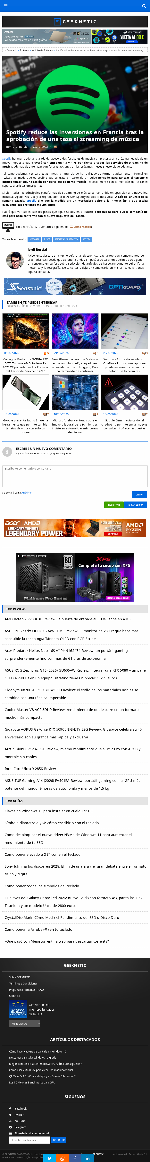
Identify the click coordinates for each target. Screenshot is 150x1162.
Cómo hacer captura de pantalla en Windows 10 (38, 1051)
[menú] (6, 6)
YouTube (20, 1121)
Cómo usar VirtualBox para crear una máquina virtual (41, 1070)
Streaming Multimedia (66, 239)
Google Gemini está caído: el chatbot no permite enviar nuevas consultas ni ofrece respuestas (124, 424)
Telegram (20, 1127)
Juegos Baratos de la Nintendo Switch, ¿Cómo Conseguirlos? (45, 1064)
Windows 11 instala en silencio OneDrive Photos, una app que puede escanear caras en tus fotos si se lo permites (124, 365)
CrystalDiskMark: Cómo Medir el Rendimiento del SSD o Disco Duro (62, 917)
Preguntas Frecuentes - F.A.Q (26, 990)
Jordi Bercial (20, 146)
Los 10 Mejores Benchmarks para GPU (32, 1082)
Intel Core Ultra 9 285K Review (30, 768)
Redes (47, 239)
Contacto (14, 996)
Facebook (21, 1108)
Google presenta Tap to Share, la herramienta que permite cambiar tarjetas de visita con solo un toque (25, 426)
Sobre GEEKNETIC (19, 977)
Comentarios (82, 227)
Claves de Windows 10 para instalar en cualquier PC (49, 811)
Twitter (19, 1115)
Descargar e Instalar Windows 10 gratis (32, 1057)
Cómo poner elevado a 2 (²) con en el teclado (43, 854)
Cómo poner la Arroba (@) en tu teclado (38, 929)
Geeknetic (12, 50)
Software (24, 50)
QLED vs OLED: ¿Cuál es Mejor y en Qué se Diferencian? (42, 1076)
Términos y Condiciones (23, 983)
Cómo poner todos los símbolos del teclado (42, 886)
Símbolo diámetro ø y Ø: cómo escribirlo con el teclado (52, 822)
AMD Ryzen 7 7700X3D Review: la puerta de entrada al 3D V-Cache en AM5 (68, 619)
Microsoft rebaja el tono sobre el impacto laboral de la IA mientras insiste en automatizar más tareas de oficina (75, 426)
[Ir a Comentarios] (55, 147)
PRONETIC (98, 1154)
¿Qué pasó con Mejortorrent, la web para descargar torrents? (57, 941)
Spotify (6, 158)
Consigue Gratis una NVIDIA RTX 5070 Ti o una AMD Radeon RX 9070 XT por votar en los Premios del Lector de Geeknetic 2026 (25, 365)
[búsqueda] (144, 6)
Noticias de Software (42, 50)
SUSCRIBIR (58, 1140)
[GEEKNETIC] (75, 21)
